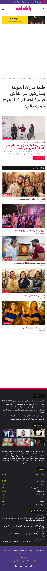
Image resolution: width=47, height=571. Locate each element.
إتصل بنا (19, 561)
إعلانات (23, 557)
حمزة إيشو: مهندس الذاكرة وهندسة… (29, 263)
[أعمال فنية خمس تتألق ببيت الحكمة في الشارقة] (38, 433)
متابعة (42, 501)
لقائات (42, 498)
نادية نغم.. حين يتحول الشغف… (32, 295)
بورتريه (41, 477)
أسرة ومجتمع (40, 474)
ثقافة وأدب (40, 481)
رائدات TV (40, 484)
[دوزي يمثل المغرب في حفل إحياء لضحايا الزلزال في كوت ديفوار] (9, 442)
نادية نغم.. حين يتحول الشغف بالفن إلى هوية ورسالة (27, 419)
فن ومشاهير (40, 491)
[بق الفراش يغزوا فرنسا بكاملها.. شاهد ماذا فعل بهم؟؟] (23, 442)
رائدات (34, 561)
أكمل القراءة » (39, 158)
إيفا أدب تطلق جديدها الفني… (33, 328)
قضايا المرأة (40, 494)
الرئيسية (41, 78)
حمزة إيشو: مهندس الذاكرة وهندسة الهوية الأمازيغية (27, 415)
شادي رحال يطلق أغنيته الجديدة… (31, 199)
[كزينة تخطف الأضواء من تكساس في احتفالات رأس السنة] (38, 442)
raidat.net (41, 142)
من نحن (13, 561)
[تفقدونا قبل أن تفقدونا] (23, 433)
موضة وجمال (40, 504)
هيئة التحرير (27, 561)
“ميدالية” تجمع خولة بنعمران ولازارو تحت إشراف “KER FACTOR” (23, 401)
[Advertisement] (23, 49)
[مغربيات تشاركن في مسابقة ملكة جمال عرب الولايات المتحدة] (9, 433)
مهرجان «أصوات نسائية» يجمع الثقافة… (29, 230)
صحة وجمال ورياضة (37, 488)
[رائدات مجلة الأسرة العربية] (23, 8)
